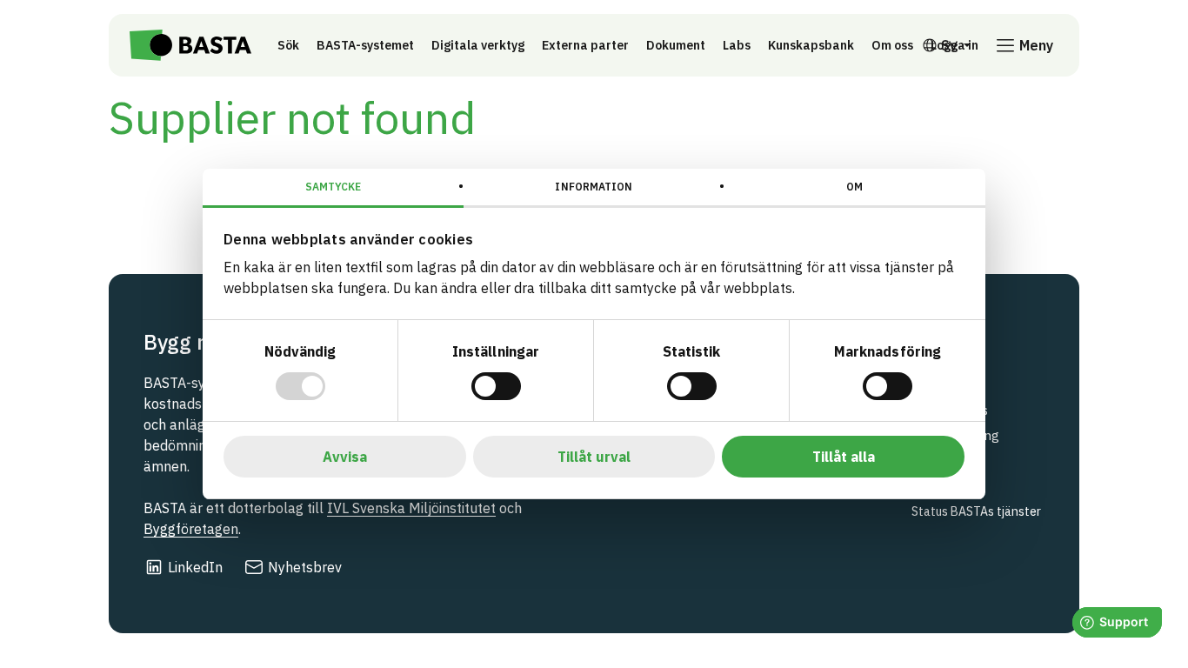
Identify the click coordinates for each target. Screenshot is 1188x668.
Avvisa (345, 456)
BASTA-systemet (365, 45)
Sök (288, 45)
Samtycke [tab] (333, 186)
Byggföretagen (190, 529)
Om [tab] (854, 186)
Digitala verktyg (477, 45)
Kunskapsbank (811, 45)
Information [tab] (593, 186)
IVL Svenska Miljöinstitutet (411, 508)
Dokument (675, 45)
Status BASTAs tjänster (976, 511)
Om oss (892, 45)
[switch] (496, 386)
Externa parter (585, 45)
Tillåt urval (594, 456)
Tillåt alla (843, 456)
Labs (737, 45)
